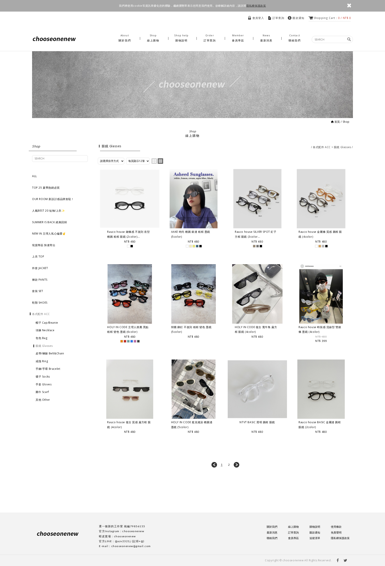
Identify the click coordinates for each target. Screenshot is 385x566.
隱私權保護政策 (256, 6)
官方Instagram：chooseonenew (121, 531)
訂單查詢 (278, 18)
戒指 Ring (42, 361)
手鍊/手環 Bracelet (48, 369)
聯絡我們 (295, 38)
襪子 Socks (43, 376)
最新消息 (266, 38)
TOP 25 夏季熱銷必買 (46, 188)
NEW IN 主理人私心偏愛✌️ (49, 233)
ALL (34, 176)
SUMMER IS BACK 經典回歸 (49, 222)
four (160, 161)
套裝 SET (37, 291)
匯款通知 (298, 18)
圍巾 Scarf (42, 392)
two (154, 161)
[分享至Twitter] (345, 560)
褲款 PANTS (39, 280)
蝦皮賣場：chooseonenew (117, 536)
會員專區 (238, 38)
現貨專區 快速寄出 (43, 245)
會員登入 (258, 18)
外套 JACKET (40, 268)
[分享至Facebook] (338, 560)
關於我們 (125, 38)
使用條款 (336, 527)
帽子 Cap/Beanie (47, 323)
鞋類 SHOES (39, 302)
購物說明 (181, 38)
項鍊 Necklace (45, 330)
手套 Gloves (43, 384)
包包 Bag (41, 338)
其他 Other (43, 400)
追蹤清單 (314, 538)
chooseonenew (54, 39)
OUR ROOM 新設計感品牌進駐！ (53, 199)
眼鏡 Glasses (44, 346)
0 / (332, 18)
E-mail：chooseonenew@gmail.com (125, 546)
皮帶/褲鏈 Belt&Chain (50, 353)
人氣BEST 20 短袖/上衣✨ (48, 211)
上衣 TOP (38, 256)
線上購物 (153, 38)
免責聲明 (336, 532)
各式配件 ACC (41, 314)
